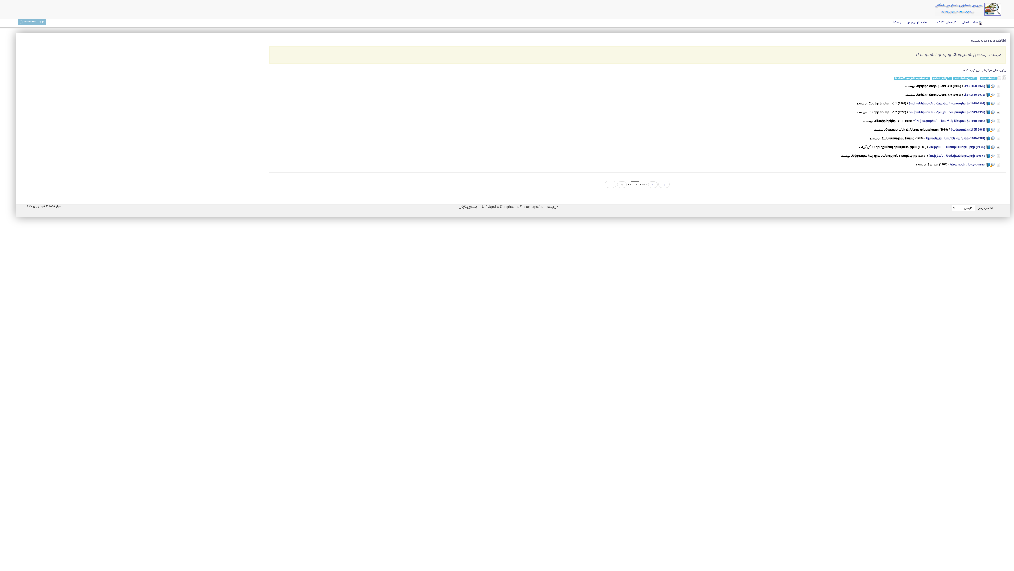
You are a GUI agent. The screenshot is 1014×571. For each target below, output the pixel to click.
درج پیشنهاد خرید (963, 78)
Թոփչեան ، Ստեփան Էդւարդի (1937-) (957, 147)
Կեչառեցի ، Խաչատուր (967, 164)
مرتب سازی (986, 78)
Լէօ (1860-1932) (974, 86)
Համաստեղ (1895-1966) (967, 129)
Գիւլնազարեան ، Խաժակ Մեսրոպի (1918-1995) (949, 120)
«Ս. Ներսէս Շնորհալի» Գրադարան (512, 207)
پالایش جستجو (940, 78)
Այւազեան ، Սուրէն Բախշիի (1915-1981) (955, 138)
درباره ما (552, 207)
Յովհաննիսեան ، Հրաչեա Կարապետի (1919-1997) (947, 103)
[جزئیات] (998, 86)
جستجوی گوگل (468, 207)
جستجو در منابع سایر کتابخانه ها (910, 78)
